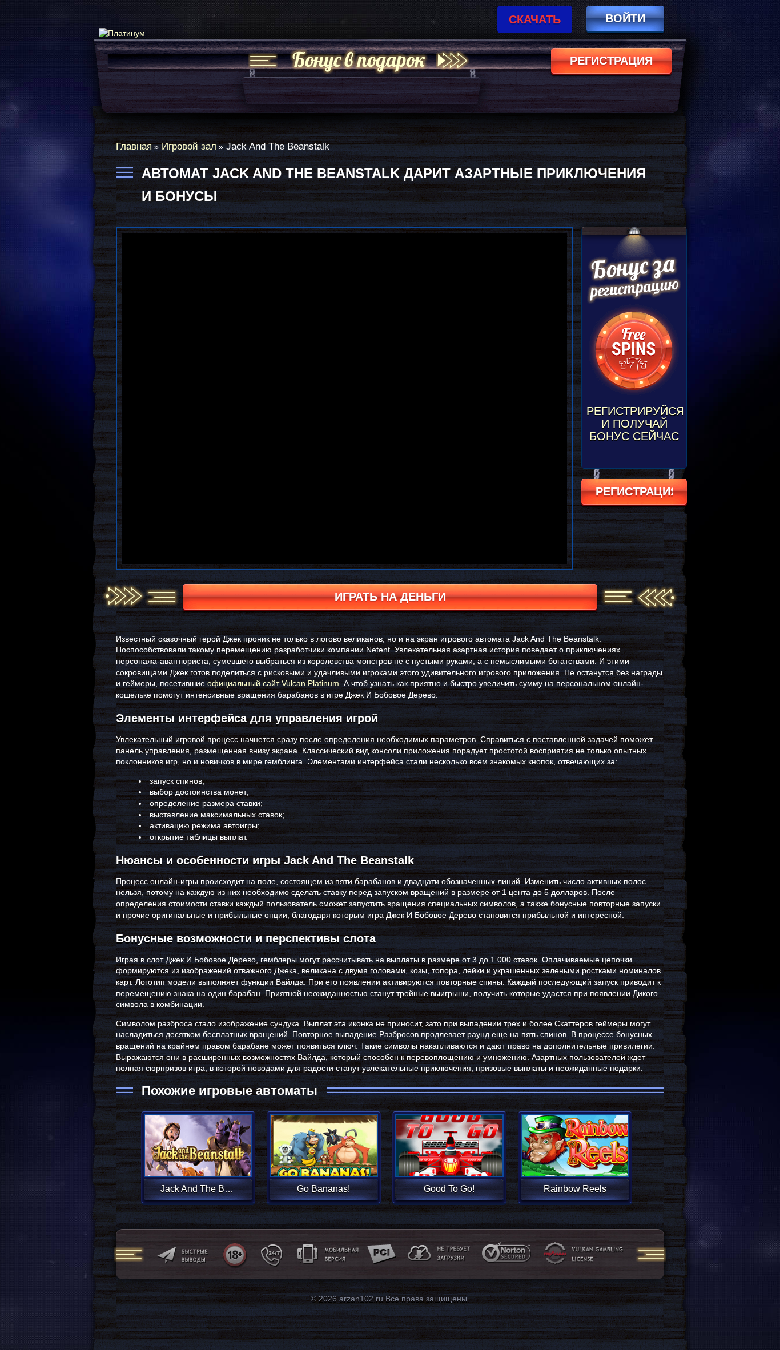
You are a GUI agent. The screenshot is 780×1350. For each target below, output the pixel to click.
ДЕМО (197, 1159)
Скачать (535, 19)
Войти (625, 18)
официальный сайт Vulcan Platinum (273, 683)
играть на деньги (390, 596)
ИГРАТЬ (198, 1138)
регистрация (611, 60)
